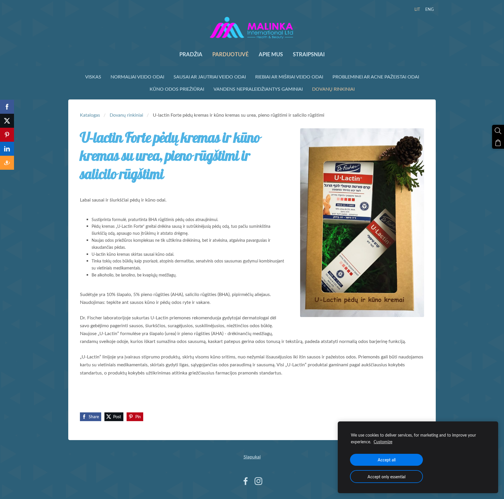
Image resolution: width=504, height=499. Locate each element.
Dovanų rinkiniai (126, 115)
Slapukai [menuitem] (252, 457)
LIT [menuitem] (417, 9)
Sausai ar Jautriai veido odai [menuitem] (210, 76)
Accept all (387, 460)
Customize (383, 441)
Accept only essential (386, 476)
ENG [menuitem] (429, 9)
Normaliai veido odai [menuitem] (137, 76)
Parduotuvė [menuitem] (230, 54)
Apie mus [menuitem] (271, 54)
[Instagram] (258, 481)
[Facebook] (245, 481)
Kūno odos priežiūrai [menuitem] (177, 89)
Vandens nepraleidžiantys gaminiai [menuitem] (258, 89)
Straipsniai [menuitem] (309, 54)
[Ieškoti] (498, 131)
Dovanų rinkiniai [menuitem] (333, 89)
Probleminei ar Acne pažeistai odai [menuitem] (375, 76)
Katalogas (90, 115)
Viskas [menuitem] (93, 76)
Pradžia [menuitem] (190, 54)
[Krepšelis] (498, 143)
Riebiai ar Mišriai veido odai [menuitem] (289, 76)
